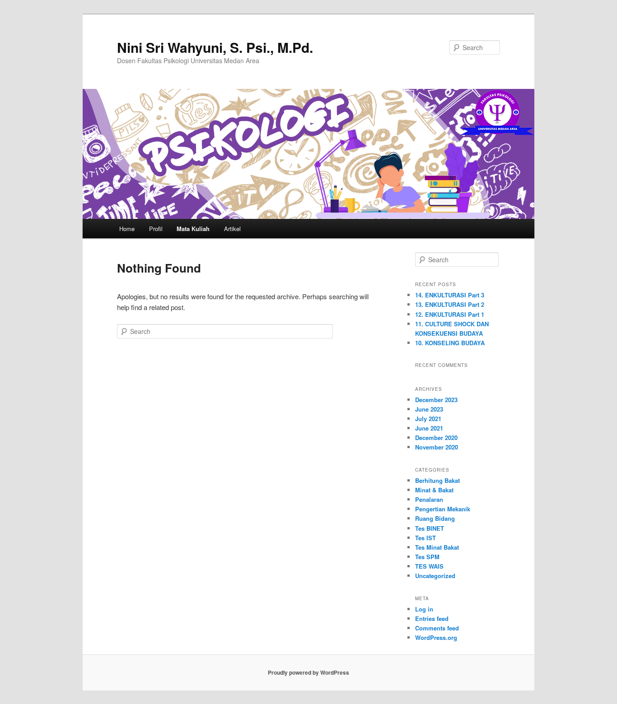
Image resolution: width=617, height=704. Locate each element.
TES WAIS (429, 566)
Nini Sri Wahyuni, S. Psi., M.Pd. (215, 47)
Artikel (232, 228)
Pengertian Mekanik (442, 509)
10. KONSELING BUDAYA (450, 342)
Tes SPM (427, 556)
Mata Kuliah (193, 228)
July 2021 (428, 418)
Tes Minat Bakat (437, 547)
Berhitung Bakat (437, 480)
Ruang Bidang (435, 518)
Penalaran (429, 499)
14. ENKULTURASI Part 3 (449, 295)
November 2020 (436, 447)
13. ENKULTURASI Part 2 (449, 304)
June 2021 (429, 428)
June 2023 (429, 409)
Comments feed (437, 628)
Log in (424, 609)
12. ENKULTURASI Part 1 (449, 314)
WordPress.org (436, 637)
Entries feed (432, 618)
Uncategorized (435, 575)
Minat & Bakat (434, 490)
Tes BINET (429, 528)
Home (127, 228)
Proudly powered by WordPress (308, 672)
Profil (156, 228)
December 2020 (436, 437)
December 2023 (436, 399)
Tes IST (425, 537)
